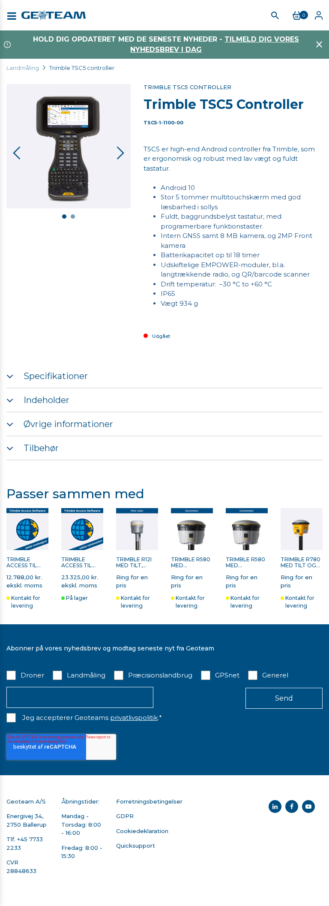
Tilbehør (41, 448)
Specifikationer (56, 376)
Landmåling (22, 67)
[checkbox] (164, 674)
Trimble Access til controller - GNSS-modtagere (27, 563)
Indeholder (46, 400)
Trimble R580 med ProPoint (245, 563)
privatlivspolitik (134, 717)
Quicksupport (135, 845)
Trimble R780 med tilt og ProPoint (300, 563)
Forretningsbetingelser (149, 801)
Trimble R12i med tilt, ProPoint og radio (136, 563)
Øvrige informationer (68, 424)
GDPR (125, 816)
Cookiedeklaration (142, 831)
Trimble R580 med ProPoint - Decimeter (190, 563)
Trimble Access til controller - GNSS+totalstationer (82, 563)
